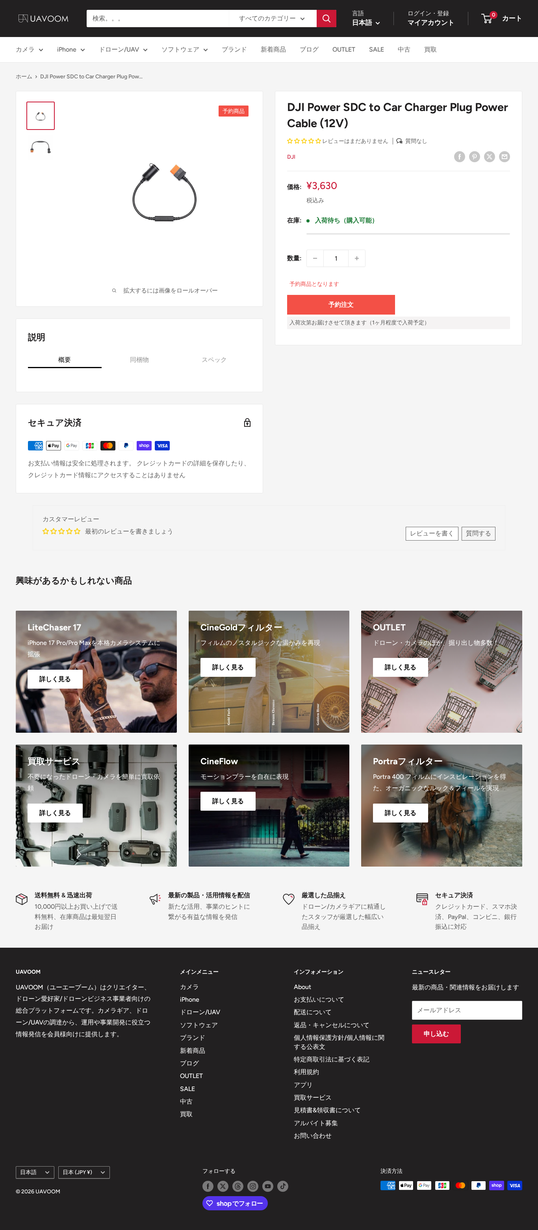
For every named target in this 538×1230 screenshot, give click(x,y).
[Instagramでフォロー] (252, 1186)
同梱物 (139, 359)
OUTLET (343, 49)
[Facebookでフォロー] (207, 1186)
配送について (313, 1012)
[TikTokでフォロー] (282, 1186)
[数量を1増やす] (357, 258)
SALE (376, 49)
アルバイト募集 (316, 1123)
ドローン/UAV (119, 49)
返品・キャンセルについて (331, 1025)
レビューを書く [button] (432, 533)
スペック (214, 359)
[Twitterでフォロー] (222, 1186)
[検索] (326, 18)
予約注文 (341, 304)
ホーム (24, 76)
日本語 (28, 1172)
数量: (294, 258)
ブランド (234, 49)
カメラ (25, 49)
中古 (404, 49)
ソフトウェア (180, 49)
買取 (430, 49)
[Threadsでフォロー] (237, 1186)
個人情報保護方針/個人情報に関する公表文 (339, 1042)
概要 (64, 359)
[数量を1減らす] (315, 258)
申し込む (436, 1033)
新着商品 (273, 49)
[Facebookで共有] (459, 156)
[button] (304, 141)
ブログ (309, 49)
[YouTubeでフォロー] (267, 1186)
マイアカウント (431, 22)
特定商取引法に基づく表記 (331, 1059)
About (302, 987)
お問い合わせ (313, 1135)
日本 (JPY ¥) (77, 1172)
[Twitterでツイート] (489, 156)
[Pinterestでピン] (474, 156)
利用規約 (306, 1072)
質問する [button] (478, 533)
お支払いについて (319, 999)
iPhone (66, 49)
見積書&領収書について (327, 1110)
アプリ (303, 1085)
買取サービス (313, 1097)
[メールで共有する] (504, 156)
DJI (291, 157)
